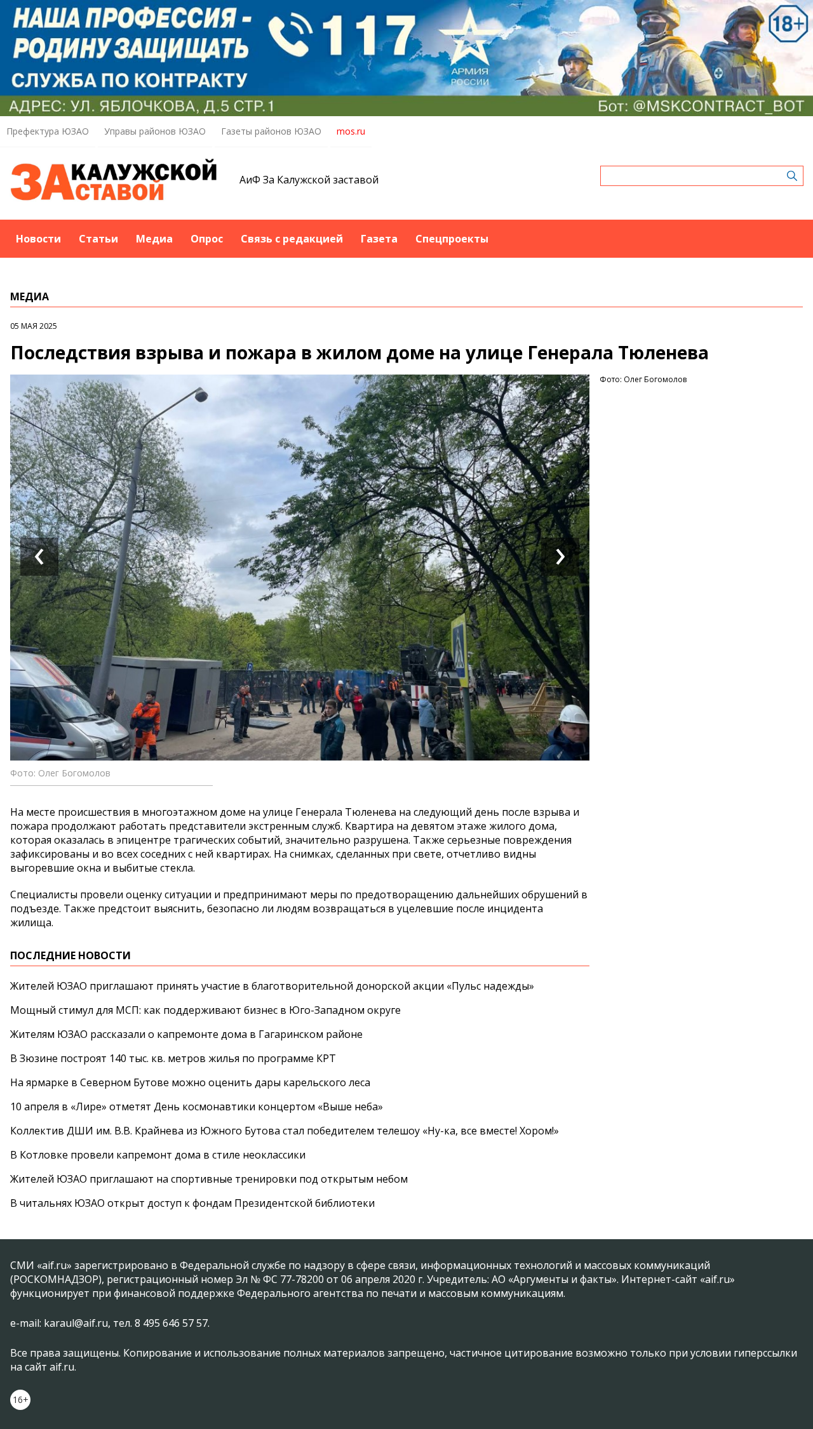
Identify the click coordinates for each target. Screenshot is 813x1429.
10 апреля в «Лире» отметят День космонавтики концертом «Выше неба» (196, 1106)
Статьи (98, 239)
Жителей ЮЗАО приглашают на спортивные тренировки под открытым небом (209, 1179)
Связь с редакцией (292, 239)
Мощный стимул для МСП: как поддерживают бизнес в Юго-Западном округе (205, 1010)
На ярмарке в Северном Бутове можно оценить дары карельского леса (190, 1082)
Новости (38, 239)
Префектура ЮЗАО (47, 131)
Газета (379, 239)
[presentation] (39, 557)
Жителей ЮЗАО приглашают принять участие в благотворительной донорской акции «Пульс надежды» (272, 986)
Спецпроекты (451, 239)
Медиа (154, 239)
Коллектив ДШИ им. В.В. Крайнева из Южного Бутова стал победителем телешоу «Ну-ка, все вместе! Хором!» (284, 1131)
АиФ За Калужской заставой (309, 180)
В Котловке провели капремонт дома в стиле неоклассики (158, 1155)
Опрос (207, 239)
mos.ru (351, 131)
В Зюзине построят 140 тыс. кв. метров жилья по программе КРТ (173, 1058)
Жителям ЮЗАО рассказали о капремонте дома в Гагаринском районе (186, 1034)
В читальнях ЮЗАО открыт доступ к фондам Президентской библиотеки (192, 1203)
